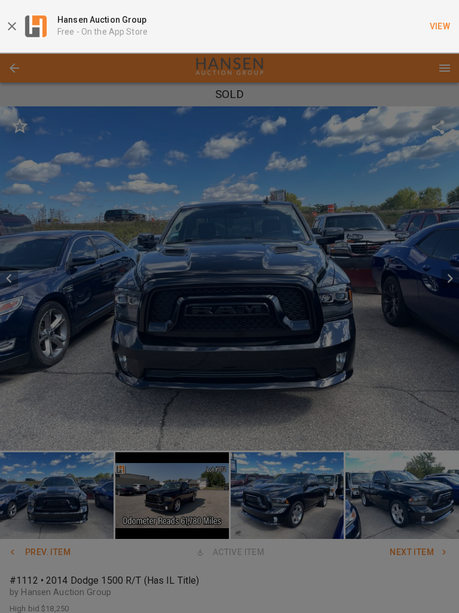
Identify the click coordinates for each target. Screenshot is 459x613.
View (440, 26)
